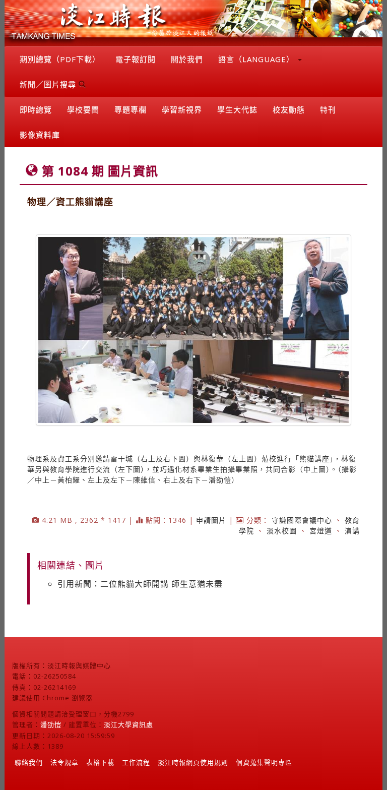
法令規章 (64, 762)
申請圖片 (211, 520)
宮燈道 (320, 530)
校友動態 (289, 109)
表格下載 (100, 762)
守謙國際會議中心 (302, 520)
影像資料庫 (40, 135)
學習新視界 (182, 109)
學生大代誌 (237, 109)
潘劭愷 (50, 724)
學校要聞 (83, 109)
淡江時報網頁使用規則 (193, 762)
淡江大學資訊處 (128, 724)
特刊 (328, 109)
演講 (352, 530)
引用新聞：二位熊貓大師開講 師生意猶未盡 (140, 583)
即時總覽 (36, 109)
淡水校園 (282, 530)
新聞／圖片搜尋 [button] (49, 84)
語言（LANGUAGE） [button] (257, 59)
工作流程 (136, 762)
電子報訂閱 (135, 59)
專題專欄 (130, 109)
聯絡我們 (29, 762)
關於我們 (187, 59)
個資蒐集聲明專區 (264, 762)
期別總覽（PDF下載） (60, 59)
